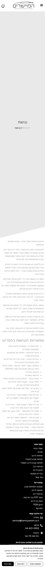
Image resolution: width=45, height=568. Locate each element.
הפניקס (39, 508)
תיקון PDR (38, 504)
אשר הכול (8, 564)
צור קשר (39, 477)
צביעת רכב (38, 466)
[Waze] (3, 6)
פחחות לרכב (37, 455)
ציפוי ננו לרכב (37, 501)
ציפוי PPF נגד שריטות (33, 497)
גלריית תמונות (36, 473)
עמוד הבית (38, 448)
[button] (41, 5)
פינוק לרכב (38, 470)
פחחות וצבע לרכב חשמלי (32, 462)
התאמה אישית (35, 564)
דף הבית (26, 128)
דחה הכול (20, 564)
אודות (40, 452)
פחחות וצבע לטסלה (34, 459)
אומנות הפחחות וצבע (33, 486)
